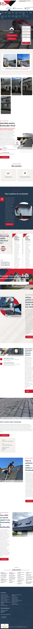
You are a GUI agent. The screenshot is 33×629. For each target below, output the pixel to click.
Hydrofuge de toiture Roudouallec (12, 582)
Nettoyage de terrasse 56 (15, 599)
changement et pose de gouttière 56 (9, 13)
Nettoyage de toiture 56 (4, 598)
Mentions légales (18, 626)
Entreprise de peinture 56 (15, 604)
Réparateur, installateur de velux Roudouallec (4, 576)
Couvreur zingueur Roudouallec (20, 583)
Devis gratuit (10, 224)
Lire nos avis (4, 627)
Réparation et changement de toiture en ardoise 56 (16, 595)
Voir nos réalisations (12, 35)
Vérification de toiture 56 (15, 601)
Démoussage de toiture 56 (4, 605)
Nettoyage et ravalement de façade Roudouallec (12, 578)
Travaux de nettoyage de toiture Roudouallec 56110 (29, 577)
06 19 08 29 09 (9, 9)
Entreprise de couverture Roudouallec (21, 575)
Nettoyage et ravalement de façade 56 (16, 17)
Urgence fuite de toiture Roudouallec (4, 582)
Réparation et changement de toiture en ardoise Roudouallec (4, 573)
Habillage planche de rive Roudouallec (21, 573)
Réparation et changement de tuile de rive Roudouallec (12, 573)
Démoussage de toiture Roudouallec (21, 577)
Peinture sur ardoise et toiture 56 (16, 13)
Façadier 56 (2, 604)
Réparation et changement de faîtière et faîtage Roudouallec (4, 580)
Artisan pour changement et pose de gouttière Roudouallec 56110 (29, 582)
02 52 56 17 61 (9, 8)
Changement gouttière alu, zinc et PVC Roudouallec (21, 581)
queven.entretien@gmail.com (18, 8)
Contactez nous (5, 157)
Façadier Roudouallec (3, 577)
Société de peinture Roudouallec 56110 (28, 575)
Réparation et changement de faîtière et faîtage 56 (6, 602)
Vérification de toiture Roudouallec (29, 573)
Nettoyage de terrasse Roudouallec (12, 580)
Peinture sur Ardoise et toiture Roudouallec (12, 576)
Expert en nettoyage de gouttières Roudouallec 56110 (29, 580)
